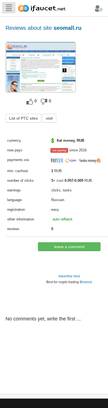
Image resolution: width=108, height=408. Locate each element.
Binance (86, 282)
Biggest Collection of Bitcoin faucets (43, 7)
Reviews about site (43, 28)
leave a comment (69, 246)
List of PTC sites (23, 118)
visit (49, 118)
